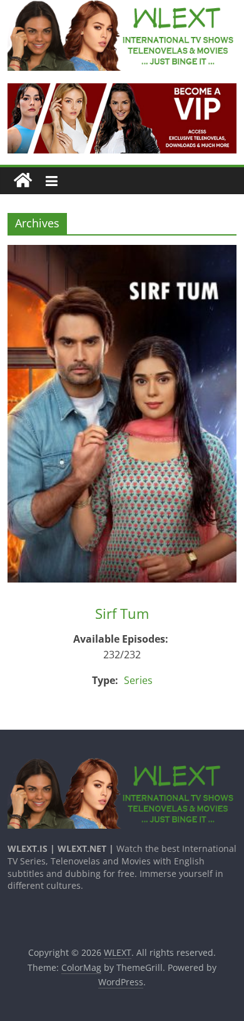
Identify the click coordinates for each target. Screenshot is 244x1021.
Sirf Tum (122, 613)
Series (138, 680)
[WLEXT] (23, 180)
